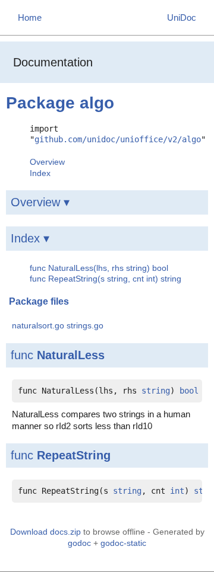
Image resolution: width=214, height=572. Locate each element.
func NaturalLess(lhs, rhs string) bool (99, 268)
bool (189, 390)
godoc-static (123, 543)
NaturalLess (71, 355)
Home (30, 17)
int (177, 491)
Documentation (53, 62)
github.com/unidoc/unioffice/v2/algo (117, 139)
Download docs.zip (45, 531)
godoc (79, 543)
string (155, 390)
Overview (47, 162)
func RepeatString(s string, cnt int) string (105, 278)
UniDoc (181, 17)
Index (40, 173)
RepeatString (74, 455)
